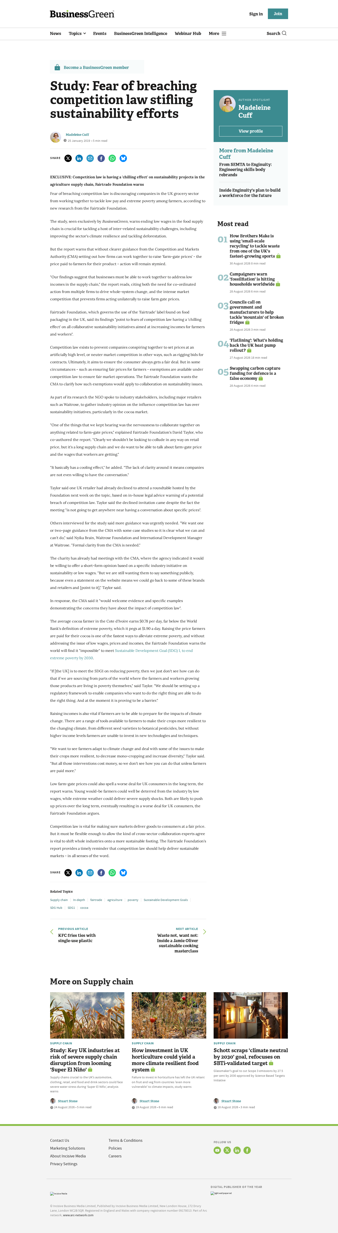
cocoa (84, 908)
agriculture (114, 900)
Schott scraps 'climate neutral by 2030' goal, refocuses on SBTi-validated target (251, 1057)
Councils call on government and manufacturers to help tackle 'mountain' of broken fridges (257, 312)
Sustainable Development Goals (166, 900)
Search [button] (273, 33)
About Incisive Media (68, 1156)
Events (99, 33)
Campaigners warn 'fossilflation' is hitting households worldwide (252, 279)
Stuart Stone (67, 1101)
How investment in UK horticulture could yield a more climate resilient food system (165, 1060)
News (55, 33)
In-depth (79, 900)
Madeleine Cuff (77, 135)
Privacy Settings (63, 1164)
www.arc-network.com (78, 1215)
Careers (115, 1156)
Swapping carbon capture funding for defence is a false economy (255, 373)
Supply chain (59, 900)
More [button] (214, 33)
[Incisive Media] (58, 1193)
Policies (115, 1148)
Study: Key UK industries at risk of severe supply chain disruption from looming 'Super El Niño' (85, 1060)
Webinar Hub (188, 33)
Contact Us (59, 1140)
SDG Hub (56, 908)
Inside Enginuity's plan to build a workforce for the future (250, 193)
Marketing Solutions (67, 1148)
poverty (133, 900)
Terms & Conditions (126, 1140)
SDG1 (71, 908)
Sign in (256, 14)
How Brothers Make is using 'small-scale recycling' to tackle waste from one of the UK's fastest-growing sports (255, 246)
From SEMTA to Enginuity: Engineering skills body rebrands (245, 170)
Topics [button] (76, 33)
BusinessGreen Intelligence (140, 33)
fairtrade (96, 900)
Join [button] (278, 14)
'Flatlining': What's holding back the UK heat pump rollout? (256, 345)
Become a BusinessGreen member (96, 67)
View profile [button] (251, 131)
